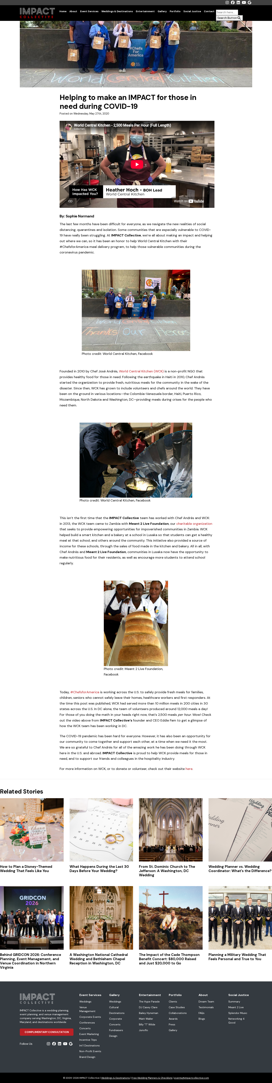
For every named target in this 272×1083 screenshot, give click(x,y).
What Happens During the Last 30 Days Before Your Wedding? (99, 868)
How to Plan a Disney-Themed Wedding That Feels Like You (26, 868)
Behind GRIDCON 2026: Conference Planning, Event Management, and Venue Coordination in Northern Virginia (30, 961)
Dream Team (206, 1001)
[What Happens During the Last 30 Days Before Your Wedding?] (101, 830)
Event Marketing (89, 1034)
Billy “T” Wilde (147, 1024)
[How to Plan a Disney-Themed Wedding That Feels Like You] (32, 830)
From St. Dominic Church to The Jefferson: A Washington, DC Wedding (167, 870)
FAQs (201, 1013)
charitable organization (194, 523)
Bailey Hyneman (148, 1013)
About (73, 11)
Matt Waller (146, 1018)
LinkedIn (238, 2)
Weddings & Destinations (117, 11)
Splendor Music (237, 1013)
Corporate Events (90, 1017)
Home (62, 11)
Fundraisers (116, 1030)
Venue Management (87, 1009)
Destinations (117, 1013)
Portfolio (175, 11)
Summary (234, 1001)
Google (249, 2)
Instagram (227, 2)
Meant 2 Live (236, 1007)
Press (172, 1024)
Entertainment (145, 11)
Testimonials (206, 1007)
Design (113, 1036)
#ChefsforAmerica (84, 692)
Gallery (162, 11)
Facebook (233, 2)
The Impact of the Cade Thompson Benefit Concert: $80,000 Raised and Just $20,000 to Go (169, 959)
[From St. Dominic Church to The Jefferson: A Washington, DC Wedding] (171, 830)
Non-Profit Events (90, 1051)
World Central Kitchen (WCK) (141, 371)
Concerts (85, 1028)
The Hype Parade (149, 1001)
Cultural (114, 1007)
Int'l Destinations (89, 1045)
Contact (209, 11)
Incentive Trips (88, 1039)
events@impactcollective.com (191, 1077)
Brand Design (87, 1057)
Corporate (115, 1018)
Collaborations (178, 1013)
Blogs (202, 1018)
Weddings (85, 1001)
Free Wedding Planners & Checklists (152, 1077)
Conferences (87, 1022)
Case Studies (177, 1007)
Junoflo (143, 1030)
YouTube (244, 2)
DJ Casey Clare (148, 1007)
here (189, 769)
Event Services (89, 11)
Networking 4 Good (236, 1020)
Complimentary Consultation (47, 1032)
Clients (173, 1001)
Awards (173, 1018)
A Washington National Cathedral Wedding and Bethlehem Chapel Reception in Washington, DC (99, 959)
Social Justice (192, 11)
